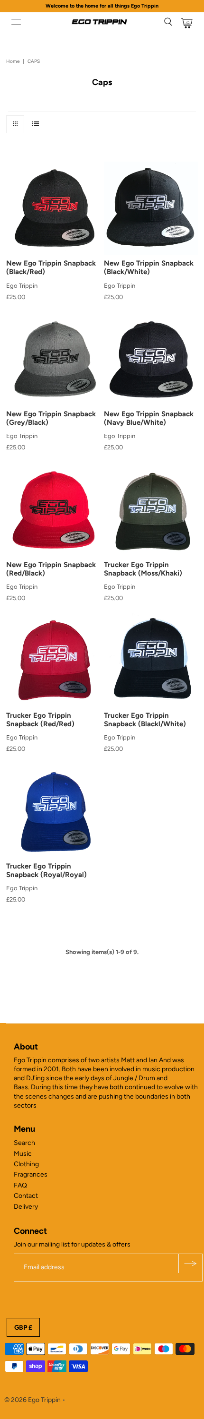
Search (24, 1143)
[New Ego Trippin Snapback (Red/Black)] (53, 509)
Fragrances (30, 1174)
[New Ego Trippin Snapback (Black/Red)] (53, 208)
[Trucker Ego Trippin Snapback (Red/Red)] (53, 660)
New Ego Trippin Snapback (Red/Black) (51, 568)
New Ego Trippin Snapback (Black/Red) (51, 267)
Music (23, 1154)
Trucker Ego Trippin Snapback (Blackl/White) (145, 719)
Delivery (26, 1207)
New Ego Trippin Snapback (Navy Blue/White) (149, 418)
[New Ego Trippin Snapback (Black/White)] (151, 208)
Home (12, 61)
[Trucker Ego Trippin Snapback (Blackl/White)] (151, 660)
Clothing (26, 1164)
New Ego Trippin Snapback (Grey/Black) (51, 418)
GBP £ (23, 1328)
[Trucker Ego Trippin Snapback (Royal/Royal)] (53, 811)
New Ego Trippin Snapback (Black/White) (149, 267)
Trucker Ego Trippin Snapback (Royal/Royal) (46, 870)
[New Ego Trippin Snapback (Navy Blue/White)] (151, 359)
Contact (26, 1196)
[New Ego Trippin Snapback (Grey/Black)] (53, 359)
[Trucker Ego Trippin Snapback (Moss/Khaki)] (151, 509)
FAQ (20, 1185)
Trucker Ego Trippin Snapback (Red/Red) (40, 719)
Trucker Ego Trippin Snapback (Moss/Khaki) (143, 568)
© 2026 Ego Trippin (32, 1400)
